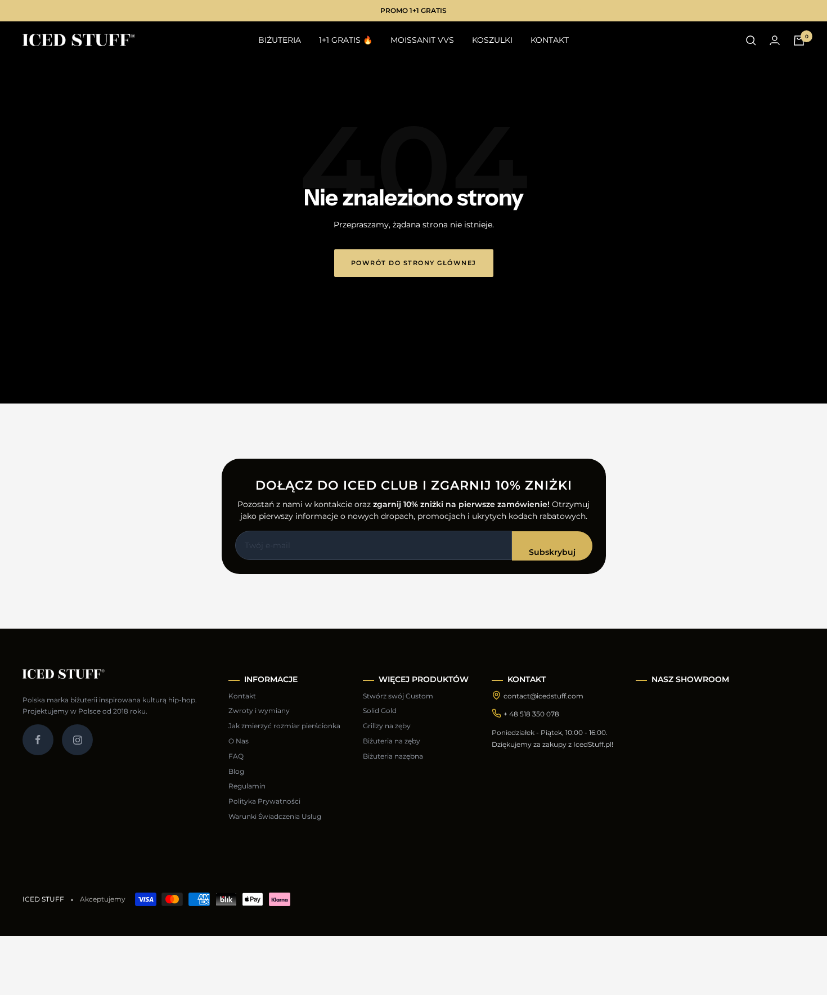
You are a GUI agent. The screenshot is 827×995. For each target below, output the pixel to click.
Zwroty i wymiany (259, 710)
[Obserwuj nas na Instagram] (77, 739)
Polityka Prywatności (264, 801)
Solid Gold (380, 710)
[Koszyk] (798, 40)
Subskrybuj (552, 552)
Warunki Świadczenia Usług (274, 816)
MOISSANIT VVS (422, 40)
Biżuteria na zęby (391, 741)
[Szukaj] (751, 40)
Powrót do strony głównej (414, 263)
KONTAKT (550, 40)
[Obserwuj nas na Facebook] (38, 739)
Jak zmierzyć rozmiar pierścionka (284, 725)
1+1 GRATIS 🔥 (345, 40)
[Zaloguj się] (775, 40)
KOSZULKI (492, 40)
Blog (236, 771)
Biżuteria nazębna (393, 756)
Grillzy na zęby (387, 725)
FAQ (236, 756)
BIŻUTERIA (279, 40)
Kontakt (242, 696)
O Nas (238, 741)
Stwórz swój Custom (398, 696)
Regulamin (247, 786)
